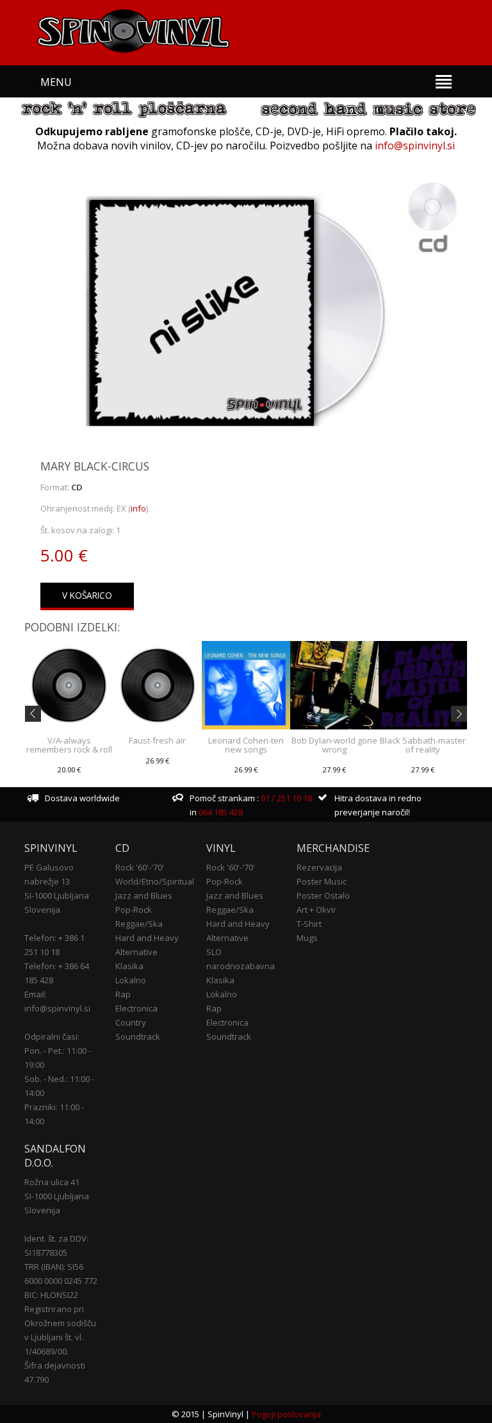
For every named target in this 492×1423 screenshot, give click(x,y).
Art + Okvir (316, 909)
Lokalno (130, 980)
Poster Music (322, 881)
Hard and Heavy (147, 938)
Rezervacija (319, 867)
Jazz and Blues (143, 895)
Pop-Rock (133, 909)
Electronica (136, 1008)
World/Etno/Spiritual (154, 881)
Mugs (307, 938)
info (138, 508)
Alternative (136, 952)
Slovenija (42, 909)
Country (130, 1022)
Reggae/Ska (139, 923)
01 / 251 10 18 (285, 798)
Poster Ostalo (323, 895)
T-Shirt (309, 923)
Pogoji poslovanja (286, 1414)
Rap (123, 994)
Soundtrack (137, 1036)
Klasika (129, 966)
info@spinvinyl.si (415, 145)
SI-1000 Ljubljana (56, 895)
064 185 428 (221, 812)
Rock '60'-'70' (139, 867)
